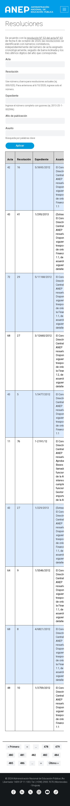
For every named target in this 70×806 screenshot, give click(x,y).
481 (22, 755)
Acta (8, 59)
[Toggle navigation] (64, 9)
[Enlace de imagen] (29, 9)
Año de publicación (16, 115)
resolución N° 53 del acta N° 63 (45, 38)
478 (46, 746)
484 (56, 755)
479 (57, 746)
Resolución (12, 71)
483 (45, 755)
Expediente (12, 95)
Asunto (10, 128)
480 (11, 755)
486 (22, 763)
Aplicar (20, 145)
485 (11, 763)
